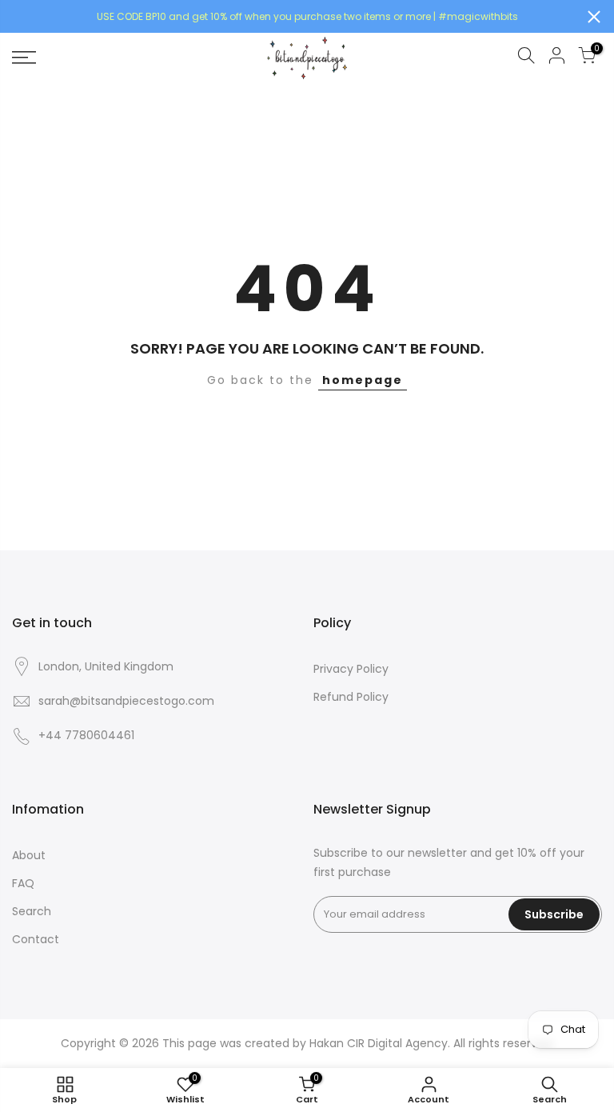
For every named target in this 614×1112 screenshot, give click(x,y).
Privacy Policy (351, 669)
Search (31, 911)
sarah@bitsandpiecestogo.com (126, 701)
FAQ (23, 883)
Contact (35, 939)
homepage (362, 380)
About (29, 855)
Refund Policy (351, 697)
